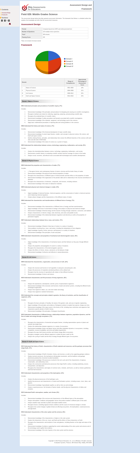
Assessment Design (6, 12)
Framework (4, 14)
